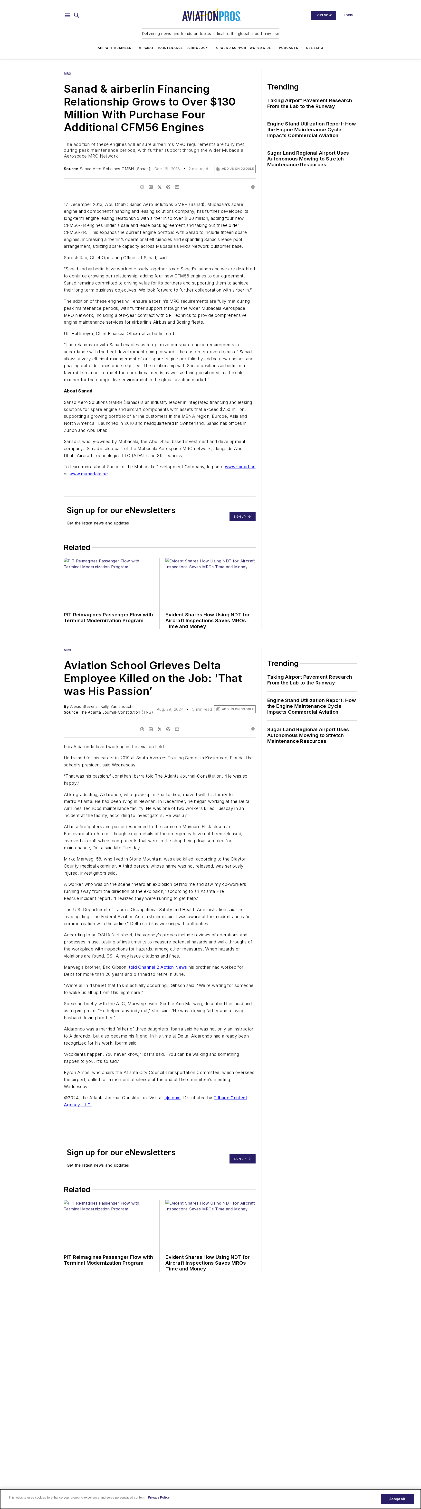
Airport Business (114, 48)
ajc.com (172, 1097)
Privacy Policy (159, 1497)
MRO (67, 73)
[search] (76, 15)
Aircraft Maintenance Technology (173, 48)
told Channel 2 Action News (158, 967)
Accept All (397, 1499)
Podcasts (288, 48)
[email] (177, 187)
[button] (67, 15)
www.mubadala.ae (88, 473)
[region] (210, 1499)
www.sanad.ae (240, 466)
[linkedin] (150, 187)
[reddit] (168, 187)
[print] (253, 187)
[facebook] (142, 187)
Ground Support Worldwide (243, 48)
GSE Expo (314, 48)
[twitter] (159, 187)
